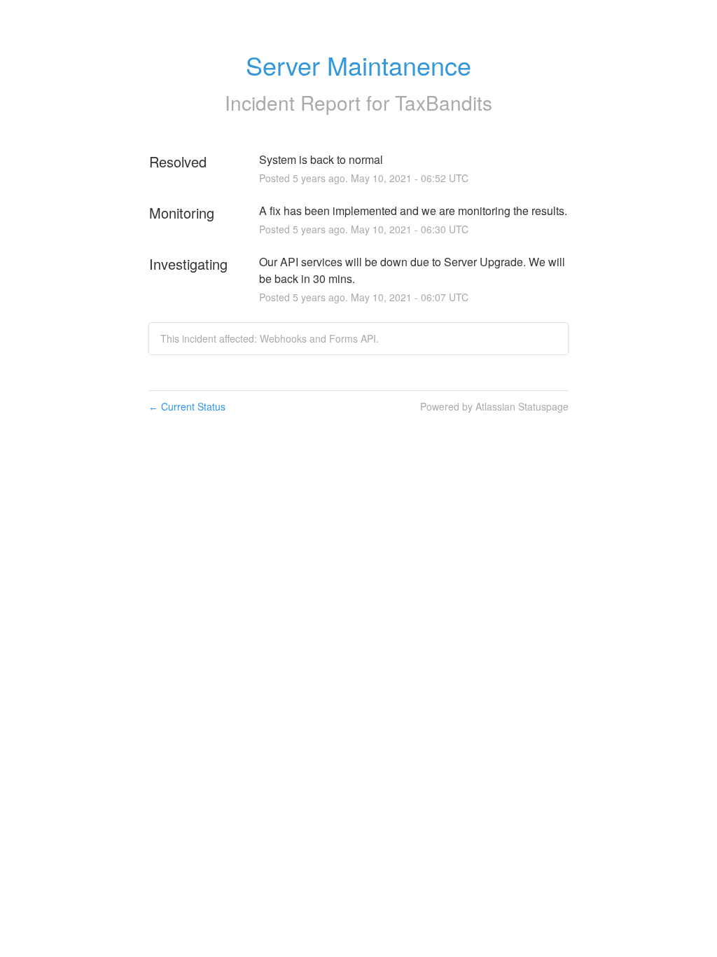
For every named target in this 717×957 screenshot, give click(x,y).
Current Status (186, 406)
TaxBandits (443, 102)
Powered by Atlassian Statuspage (494, 406)
